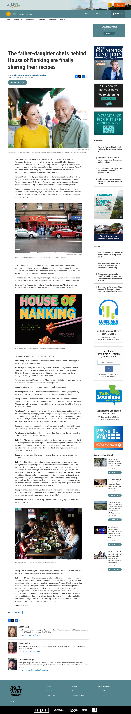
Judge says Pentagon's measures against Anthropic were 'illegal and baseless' (110, 181)
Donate (120, 5)
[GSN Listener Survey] (108, 95)
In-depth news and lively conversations (109, 332)
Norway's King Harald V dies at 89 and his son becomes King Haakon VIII (110, 149)
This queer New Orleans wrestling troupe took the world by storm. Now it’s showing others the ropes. (110, 289)
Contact (52, 20)
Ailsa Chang (18, 75)
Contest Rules (102, 691)
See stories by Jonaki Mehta (30, 651)
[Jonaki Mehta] (12, 647)
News (8, 20)
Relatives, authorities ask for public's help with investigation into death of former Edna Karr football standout (110, 277)
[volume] (14, 14)
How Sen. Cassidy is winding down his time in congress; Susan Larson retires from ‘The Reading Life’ (115, 484)
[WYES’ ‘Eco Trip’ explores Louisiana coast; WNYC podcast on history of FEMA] (100, 462)
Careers (74, 691)
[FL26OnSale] (108, 63)
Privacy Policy (51, 695)
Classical (18, 20)
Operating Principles (104, 686)
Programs (30, 20)
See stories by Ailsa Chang (29, 635)
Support (41, 20)
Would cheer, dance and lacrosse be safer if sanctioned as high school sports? (110, 255)
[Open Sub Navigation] (11, 20)
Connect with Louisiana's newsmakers (108, 412)
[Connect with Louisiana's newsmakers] (108, 395)
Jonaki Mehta (27, 75)
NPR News (17, 612)
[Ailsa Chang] (12, 631)
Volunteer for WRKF (78, 695)
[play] (8, 14)
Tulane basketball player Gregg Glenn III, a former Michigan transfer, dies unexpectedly (109, 265)
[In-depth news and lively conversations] (108, 312)
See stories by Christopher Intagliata (33, 670)
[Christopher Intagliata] (12, 664)
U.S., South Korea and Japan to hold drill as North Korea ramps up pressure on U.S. (110, 171)
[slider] (17, 14)
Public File (75, 686)
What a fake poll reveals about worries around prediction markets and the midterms (110, 160)
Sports (97, 246)
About (62, 20)
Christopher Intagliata (39, 75)
